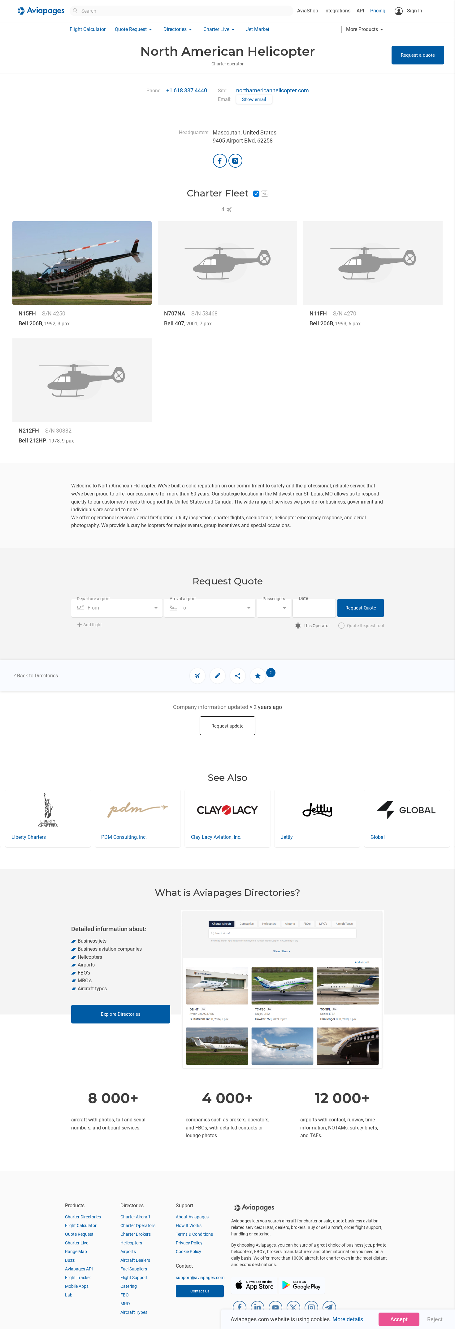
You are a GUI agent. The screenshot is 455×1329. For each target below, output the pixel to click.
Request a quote (418, 55)
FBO (124, 1294)
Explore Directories (121, 1014)
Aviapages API (79, 1268)
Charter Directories (83, 1216)
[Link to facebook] (220, 161)
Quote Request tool (365, 625)
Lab (68, 1294)
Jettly (287, 837)
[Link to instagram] (235, 161)
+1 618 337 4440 (186, 90)
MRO (125, 1303)
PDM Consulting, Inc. (124, 837)
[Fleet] (197, 676)
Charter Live (76, 1242)
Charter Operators (137, 1225)
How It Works (189, 1225)
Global (377, 837)
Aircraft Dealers (135, 1260)
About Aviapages (192, 1216)
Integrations (337, 11)
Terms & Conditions (194, 1234)
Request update (227, 726)
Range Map (76, 1251)
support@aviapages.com (200, 1277)
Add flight (92, 624)
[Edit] (217, 676)
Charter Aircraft (135, 1216)
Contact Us (200, 1291)
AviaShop (307, 11)
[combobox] (116, 608)
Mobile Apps (77, 1286)
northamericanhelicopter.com (272, 90)
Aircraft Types (133, 1312)
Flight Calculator (88, 29)
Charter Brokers (135, 1234)
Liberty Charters (28, 837)
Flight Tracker (78, 1277)
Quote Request (79, 1234)
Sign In (414, 11)
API (360, 11)
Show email (254, 99)
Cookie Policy (188, 1251)
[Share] (237, 676)
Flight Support (134, 1277)
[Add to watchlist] (258, 676)
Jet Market (257, 29)
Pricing (377, 11)
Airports (128, 1251)
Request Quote (360, 608)
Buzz (70, 1260)
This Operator (317, 625)
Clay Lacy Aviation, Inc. (216, 837)
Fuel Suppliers (133, 1268)
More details (347, 1319)
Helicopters (131, 1242)
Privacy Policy (189, 1242)
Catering (128, 1286)
